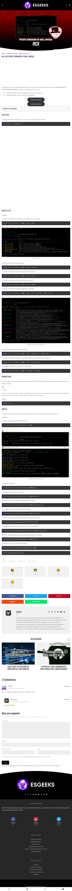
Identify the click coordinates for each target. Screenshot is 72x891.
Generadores (12, 561)
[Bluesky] (38, 794)
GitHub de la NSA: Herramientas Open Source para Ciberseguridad (53, 667)
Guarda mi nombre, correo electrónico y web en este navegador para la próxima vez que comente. (27, 756)
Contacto (36, 864)
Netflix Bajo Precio (36, 841)
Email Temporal (36, 851)
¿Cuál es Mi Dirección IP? (36, 846)
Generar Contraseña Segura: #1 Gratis (36, 849)
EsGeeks (3, 53)
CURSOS (36, 874)
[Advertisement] (36, 73)
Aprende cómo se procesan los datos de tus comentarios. (43, 765)
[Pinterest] (33, 794)
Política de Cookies (36, 867)
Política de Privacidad (36, 869)
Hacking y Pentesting (12, 53)
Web (38, 749)
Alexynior (14, 699)
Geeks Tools (36, 844)
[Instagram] (30, 794)
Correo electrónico (6, 749)
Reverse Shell (22, 561)
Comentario (5, 721)
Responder (67, 686)
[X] (27, 794)
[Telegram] (43, 794)
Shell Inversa (32, 561)
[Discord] (46, 794)
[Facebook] (25, 794)
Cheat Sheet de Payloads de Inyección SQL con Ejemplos (18, 667)
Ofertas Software (36, 839)
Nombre (4, 741)
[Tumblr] (41, 794)
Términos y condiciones (36, 872)
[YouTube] (35, 794)
